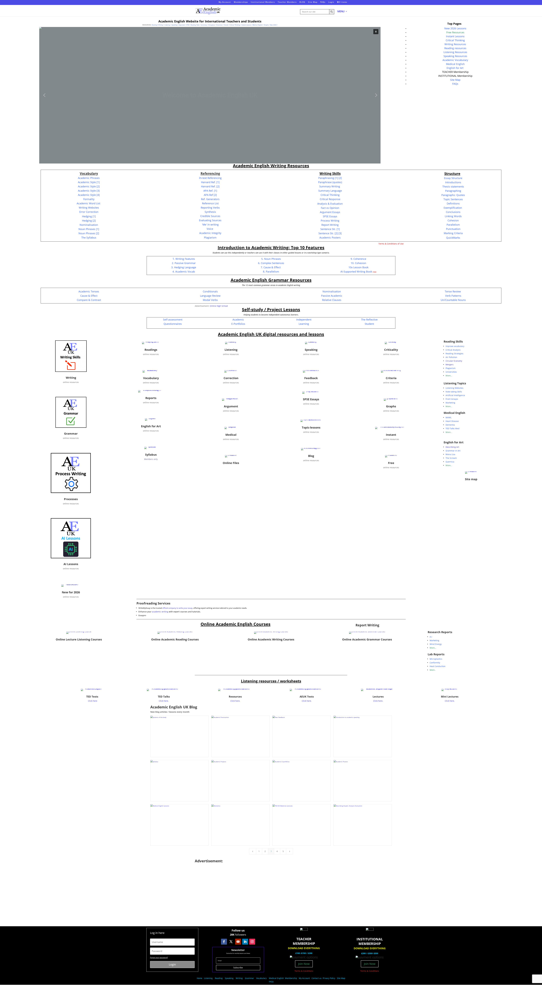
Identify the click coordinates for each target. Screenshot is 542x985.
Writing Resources (455, 44)
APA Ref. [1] (210, 190)
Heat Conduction (437, 666)
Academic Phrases (89, 178)
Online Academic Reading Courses (175, 639)
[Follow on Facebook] (224, 942)
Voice (210, 228)
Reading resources (455, 48)
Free (391, 463)
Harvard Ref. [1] (210, 182)
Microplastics (436, 659)
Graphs (266, 25)
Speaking (174, 25)
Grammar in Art (453, 450)
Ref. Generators (210, 199)
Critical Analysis (453, 349)
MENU (340, 11)
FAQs (322, 2)
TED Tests (92, 696)
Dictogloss (211, 25)
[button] (209, 95)
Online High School (219, 306)
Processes (71, 499)
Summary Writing (329, 186)
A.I (431, 636)
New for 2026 (71, 592)
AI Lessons (71, 564)
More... (449, 375)
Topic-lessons (311, 427)
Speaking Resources (455, 56)
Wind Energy (436, 644)
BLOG (302, 2)
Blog (311, 456)
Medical (230, 435)
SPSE (187, 25)
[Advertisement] (271, 893)
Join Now (304, 964)
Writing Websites (89, 207)
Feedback (311, 378)
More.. (433, 670)
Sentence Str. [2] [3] (330, 233)
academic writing (159, 611)
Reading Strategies (454, 353)
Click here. (378, 700)
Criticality (391, 350)
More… (433, 647)
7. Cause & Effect (271, 267)
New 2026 (273, 25)
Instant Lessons (246, 25)
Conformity (435, 662)
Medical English (258, 25)
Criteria (391, 378)
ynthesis (211, 211)
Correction (231, 378)
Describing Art (452, 447)
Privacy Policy (329, 978)
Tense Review (453, 291)
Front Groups (452, 399)
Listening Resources (455, 52)
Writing (160, 25)
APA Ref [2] (210, 195)
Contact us (317, 978)
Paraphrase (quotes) (330, 182)
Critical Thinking (235, 25)
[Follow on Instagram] (252, 942)
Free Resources (455, 32)
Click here (92, 700)
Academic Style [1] (89, 182)
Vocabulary (151, 378)
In (210, 178)
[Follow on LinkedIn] (245, 942)
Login (331, 2)
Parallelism (453, 224)
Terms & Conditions (304, 971)
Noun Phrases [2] (88, 233)
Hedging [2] (89, 220)
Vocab (226, 25)
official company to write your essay (177, 608)
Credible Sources (210, 216)
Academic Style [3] (89, 190)
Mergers (450, 364)
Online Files (231, 463)
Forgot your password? (159, 957)
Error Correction (88, 211)
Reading (219, 978)
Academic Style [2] (89, 186)
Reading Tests (195, 25)
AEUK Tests (307, 696)
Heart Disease (452, 421)
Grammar (219, 25)
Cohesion (453, 220)
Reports (150, 398)
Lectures (378, 696)
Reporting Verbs (210, 207)
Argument (182, 25)
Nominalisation (89, 224)
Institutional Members (263, 2)
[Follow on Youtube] (238, 942)
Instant (391, 435)
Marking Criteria (453, 233)
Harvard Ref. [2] (210, 186)
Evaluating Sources (210, 220)
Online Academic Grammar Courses (367, 639)
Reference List (210, 203)
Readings (151, 350)
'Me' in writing (210, 224)
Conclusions (453, 212)
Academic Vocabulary (455, 60)
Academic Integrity (210, 233)
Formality (88, 199)
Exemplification (453, 207)
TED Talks (164, 696)
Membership (291, 978)
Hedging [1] (89, 216)
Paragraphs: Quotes (453, 195)
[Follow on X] (231, 942)
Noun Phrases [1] (88, 229)
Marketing (450, 402)
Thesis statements (453, 186)
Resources (235, 696)
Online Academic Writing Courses (271, 639)
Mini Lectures (449, 696)
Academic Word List (89, 203)
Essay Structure (453, 178)
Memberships (241, 2)
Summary (204, 25)
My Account (225, 2)
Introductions (453, 182)
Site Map (312, 2)
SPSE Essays (311, 399)
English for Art (455, 68)
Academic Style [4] (89, 195)
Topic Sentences (453, 199)
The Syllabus (88, 237)
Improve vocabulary (455, 346)
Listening (167, 25)
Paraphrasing (330, 178)
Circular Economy (454, 360)
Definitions (453, 203)
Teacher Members (287, 2)
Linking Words (453, 216)
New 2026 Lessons (455, 28)
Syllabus (151, 454)
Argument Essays (330, 212)
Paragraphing (453, 190)
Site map (471, 479)
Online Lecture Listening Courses (79, 639)
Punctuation (453, 229)
